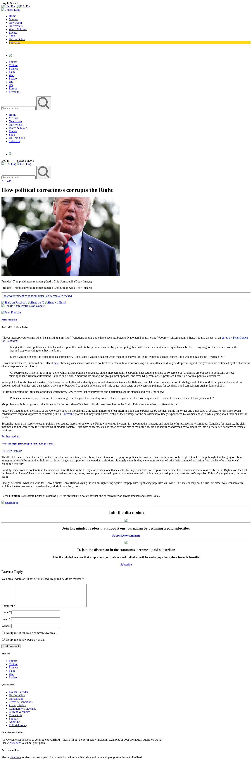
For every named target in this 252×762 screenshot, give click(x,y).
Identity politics (27, 295)
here (56, 363)
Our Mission (16, 698)
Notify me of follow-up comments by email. (31, 633)
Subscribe (14, 42)
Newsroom (15, 22)
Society (13, 78)
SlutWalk (68, 414)
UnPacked (66, 295)
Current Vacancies (19, 711)
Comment (8, 605)
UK (11, 81)
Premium (14, 91)
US (11, 85)
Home (12, 16)
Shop (12, 35)
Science (13, 68)
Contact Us (15, 715)
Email (6, 619)
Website (6, 625)
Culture (13, 65)
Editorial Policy (18, 725)
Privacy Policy (17, 705)
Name (6, 612)
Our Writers (16, 25)
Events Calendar (18, 692)
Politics (13, 61)
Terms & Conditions (20, 702)
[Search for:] (18, 108)
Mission (13, 19)
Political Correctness (48, 295)
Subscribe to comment (126, 535)
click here (15, 742)
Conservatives (9, 295)
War (11, 75)
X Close (6, 180)
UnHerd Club (17, 39)
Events (13, 32)
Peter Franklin (9, 319)
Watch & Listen (18, 29)
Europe (13, 88)
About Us (14, 721)
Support (13, 718)
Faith (12, 71)
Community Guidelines (22, 708)
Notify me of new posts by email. (25, 639)
